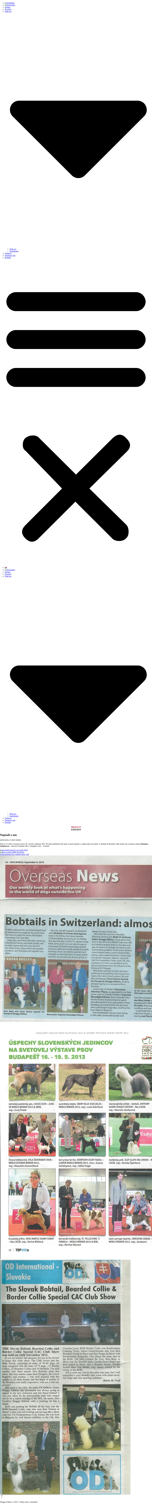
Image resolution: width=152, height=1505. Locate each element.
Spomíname (14, 251)
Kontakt (8, 258)
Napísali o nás (10, 255)
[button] (76, 413)
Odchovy (8, 253)
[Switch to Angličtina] (9, 3)
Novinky (8, 9)
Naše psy (13, 249)
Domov (7, 7)
